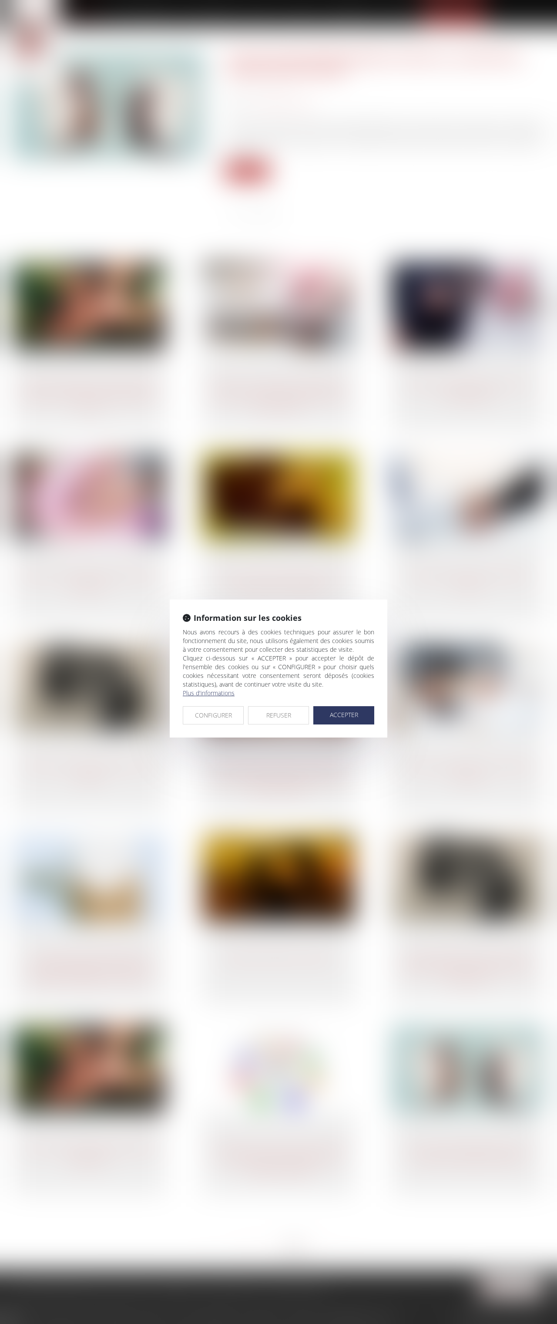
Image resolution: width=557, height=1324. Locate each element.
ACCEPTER (344, 715)
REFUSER (278, 715)
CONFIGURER (213, 715)
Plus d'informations (209, 693)
